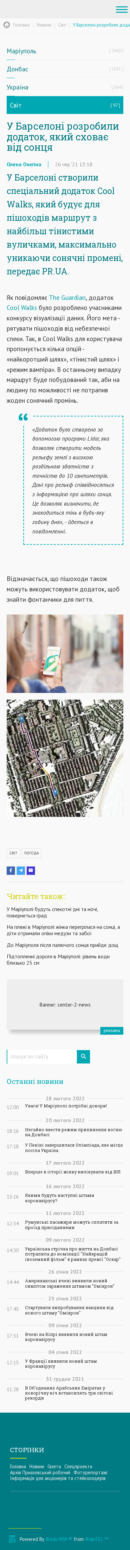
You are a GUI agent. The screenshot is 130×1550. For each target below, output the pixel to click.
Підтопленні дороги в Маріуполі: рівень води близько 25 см (58, 959)
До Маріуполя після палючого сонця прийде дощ (62, 945)
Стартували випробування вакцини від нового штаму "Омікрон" (69, 1310)
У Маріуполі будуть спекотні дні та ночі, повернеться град (52, 912)
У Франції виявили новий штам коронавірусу (61, 1364)
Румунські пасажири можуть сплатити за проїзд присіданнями (71, 1225)
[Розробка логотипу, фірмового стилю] (65, 1004)
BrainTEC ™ (96, 1539)
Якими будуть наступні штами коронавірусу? (59, 1198)
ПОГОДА (31, 853)
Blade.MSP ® (59, 1539)
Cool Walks (22, 307)
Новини (36, 1466)
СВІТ (13, 853)
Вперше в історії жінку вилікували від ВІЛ (72, 1171)
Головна (18, 1466)
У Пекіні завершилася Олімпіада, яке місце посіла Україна (74, 1148)
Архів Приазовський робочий (40, 1472)
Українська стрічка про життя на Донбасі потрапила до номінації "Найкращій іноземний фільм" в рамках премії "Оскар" (73, 1254)
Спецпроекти (78, 1466)
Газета (54, 1466)
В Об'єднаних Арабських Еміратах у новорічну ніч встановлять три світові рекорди (69, 1393)
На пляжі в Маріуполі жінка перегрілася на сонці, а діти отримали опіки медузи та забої (63, 930)
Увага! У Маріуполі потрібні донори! (66, 1105)
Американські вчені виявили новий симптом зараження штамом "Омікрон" (70, 1283)
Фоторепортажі (90, 1472)
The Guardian (67, 297)
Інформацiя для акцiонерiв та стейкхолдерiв (58, 1478)
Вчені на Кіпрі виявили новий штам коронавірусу (66, 1337)
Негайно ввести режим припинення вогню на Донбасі (73, 1132)
